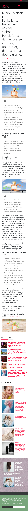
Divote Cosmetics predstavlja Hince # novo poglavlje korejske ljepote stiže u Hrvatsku (17, 366)
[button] (23, 1)
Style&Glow (6, 59)
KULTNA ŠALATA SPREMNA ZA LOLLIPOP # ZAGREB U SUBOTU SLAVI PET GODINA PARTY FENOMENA (16, 344)
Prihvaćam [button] (19, 507)
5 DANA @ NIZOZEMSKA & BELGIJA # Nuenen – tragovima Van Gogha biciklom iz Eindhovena (17, 359)
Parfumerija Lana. (14, 316)
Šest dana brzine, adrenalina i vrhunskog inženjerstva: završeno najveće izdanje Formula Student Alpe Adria (17, 351)
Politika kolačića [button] (6, 503)
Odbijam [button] (7, 507)
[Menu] (18, 5)
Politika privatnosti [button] (17, 503)
